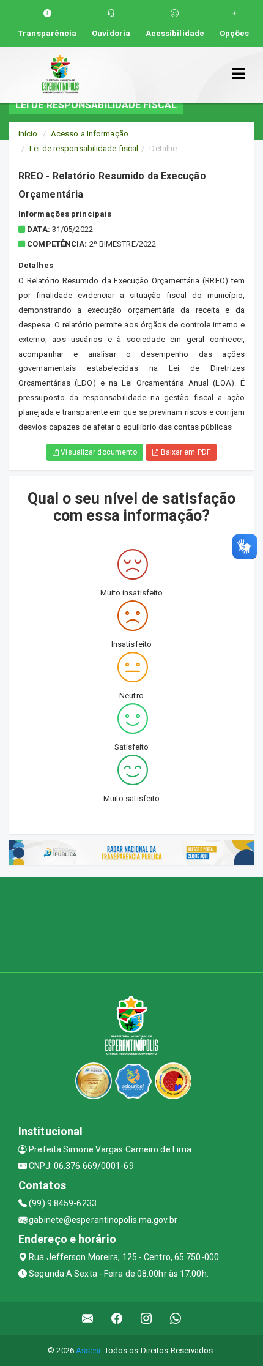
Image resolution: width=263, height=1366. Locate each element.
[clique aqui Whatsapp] (176, 1318)
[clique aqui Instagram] (146, 1318)
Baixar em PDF (184, 452)
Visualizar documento (98, 452)
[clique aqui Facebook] (117, 1318)
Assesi (88, 1350)
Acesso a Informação (89, 133)
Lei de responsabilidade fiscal (83, 148)
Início (28, 133)
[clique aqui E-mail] (87, 1318)
